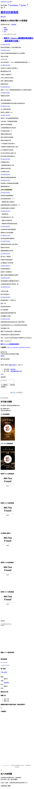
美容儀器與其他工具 (16, 371)
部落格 (6, 29)
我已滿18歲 (3, 785)
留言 (14, 365)
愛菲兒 (2, 356)
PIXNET (7, 765)
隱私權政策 (28, 765)
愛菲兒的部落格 (9, 12)
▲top (2, 374)
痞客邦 (11, 365)
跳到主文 (3, 16)
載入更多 (3, 377)
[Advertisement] (7, 737)
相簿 (5, 27)
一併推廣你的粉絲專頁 (5, 665)
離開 (9, 785)
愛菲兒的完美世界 (4, 662)
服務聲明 (17, 767)
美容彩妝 (12, 369)
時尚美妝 (13, 24)
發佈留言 (3, 386)
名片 (5, 31)
